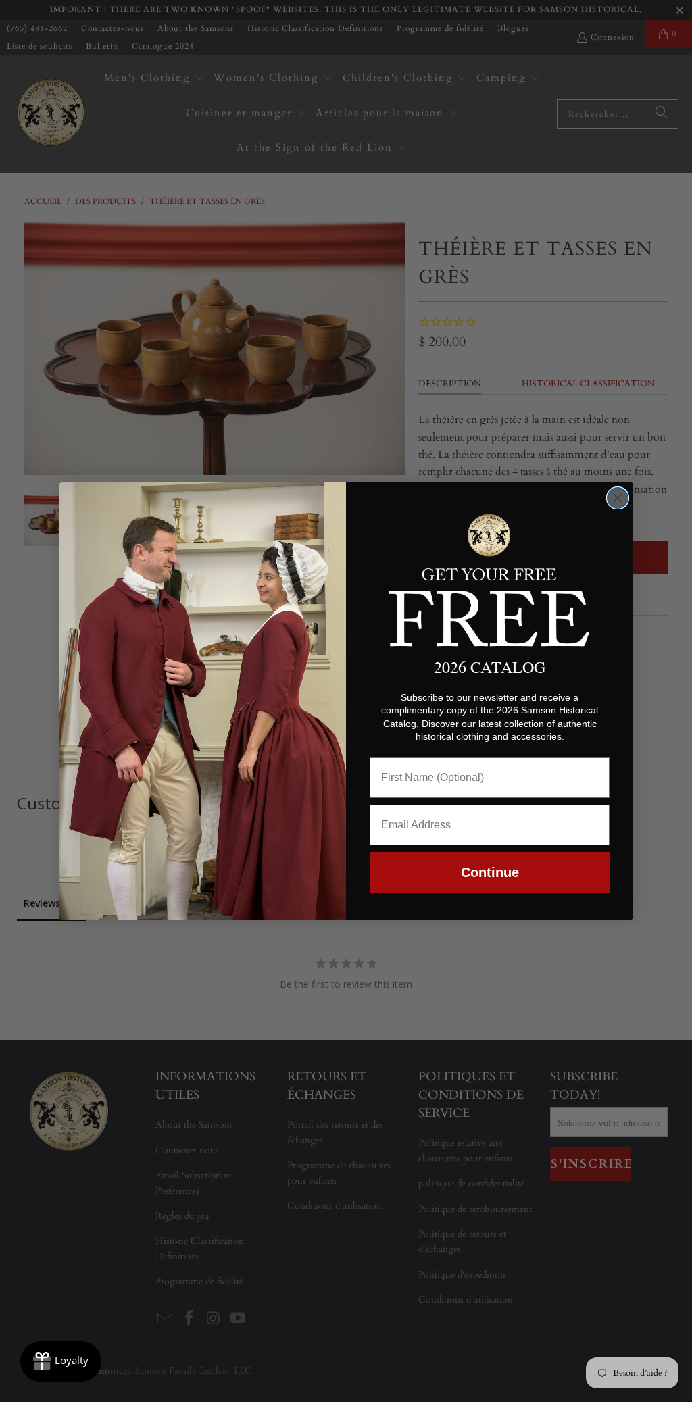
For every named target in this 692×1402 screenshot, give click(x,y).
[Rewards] (60, 1361)
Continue (490, 872)
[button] (489, 578)
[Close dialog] (618, 498)
